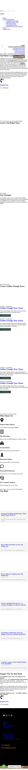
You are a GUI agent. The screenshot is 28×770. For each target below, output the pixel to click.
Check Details (5, 315)
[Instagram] (6, 716)
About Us (5, 722)
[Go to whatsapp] (4, 766)
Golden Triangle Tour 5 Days (11, 369)
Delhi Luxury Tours (11, 23)
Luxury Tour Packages (8, 19)
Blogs (4, 27)
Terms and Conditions (8, 726)
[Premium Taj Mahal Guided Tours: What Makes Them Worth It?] (14, 501)
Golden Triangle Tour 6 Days (11, 383)
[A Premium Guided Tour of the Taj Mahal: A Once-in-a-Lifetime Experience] (14, 620)
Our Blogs (5, 727)
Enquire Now (4, 85)
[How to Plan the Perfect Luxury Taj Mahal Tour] (14, 532)
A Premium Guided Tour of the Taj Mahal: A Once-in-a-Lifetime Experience (13, 633)
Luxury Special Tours (11, 25)
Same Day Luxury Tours (12, 22)
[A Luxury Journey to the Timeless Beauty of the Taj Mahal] (14, 649)
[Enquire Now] (2, 80)
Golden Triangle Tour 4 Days (11, 321)
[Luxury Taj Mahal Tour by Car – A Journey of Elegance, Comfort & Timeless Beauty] (14, 591)
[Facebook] (4, 716)
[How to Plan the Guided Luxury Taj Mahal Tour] (14, 561)
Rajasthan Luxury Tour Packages (14, 26)
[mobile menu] (0, 15)
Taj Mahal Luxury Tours (12, 20)
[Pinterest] (11, 716)
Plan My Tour (6, 29)
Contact (5, 723)
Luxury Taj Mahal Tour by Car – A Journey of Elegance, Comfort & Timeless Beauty (13, 605)
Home (4, 18)
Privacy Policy (6, 724)
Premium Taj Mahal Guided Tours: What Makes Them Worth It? (13, 514)
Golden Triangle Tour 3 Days (11, 308)
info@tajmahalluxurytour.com (8, 747)
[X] (9, 716)
